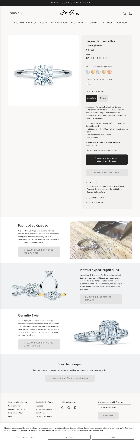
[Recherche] (124, 13)
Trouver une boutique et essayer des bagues (106, 159)
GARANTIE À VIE (82, 3)
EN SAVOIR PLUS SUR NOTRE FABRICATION (38, 251)
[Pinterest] (75, 408)
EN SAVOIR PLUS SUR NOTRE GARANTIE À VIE (38, 344)
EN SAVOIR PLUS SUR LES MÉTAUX (98, 298)
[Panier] (130, 13)
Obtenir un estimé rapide (106, 172)
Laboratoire (91, 98)
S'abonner (108, 416)
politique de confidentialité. (92, 430)
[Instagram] (69, 408)
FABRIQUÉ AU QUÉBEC (60, 3)
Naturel (103, 98)
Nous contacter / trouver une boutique (70, 378)
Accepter (69, 437)
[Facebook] (62, 408)
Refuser (113, 437)
